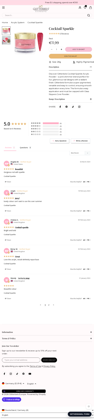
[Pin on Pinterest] (66, 106)
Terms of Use (35, 366)
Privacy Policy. (49, 366)
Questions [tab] (24, 147)
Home (5, 22)
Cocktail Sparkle (10, 176)
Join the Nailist (70, 56)
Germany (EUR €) (13, 383)
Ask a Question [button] (60, 141)
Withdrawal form (79, 414)
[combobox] (47, 15)
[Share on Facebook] (60, 106)
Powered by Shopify (36, 394)
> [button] (53, 305)
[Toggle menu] (3, 7)
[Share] (79, 106)
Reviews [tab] (8, 147)
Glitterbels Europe (17, 394)
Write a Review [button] (82, 141)
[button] (84, 182)
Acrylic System (17, 22)
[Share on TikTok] (72, 106)
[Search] (88, 15)
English (30, 384)
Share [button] (9, 182)
